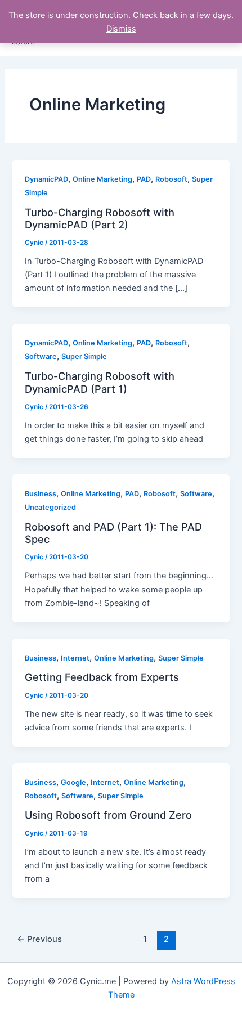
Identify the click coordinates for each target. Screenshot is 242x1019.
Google (73, 782)
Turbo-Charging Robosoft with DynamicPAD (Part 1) (99, 382)
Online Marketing (102, 179)
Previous (39, 939)
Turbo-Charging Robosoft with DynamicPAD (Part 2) (99, 218)
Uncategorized (50, 507)
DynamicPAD (46, 179)
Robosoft (171, 179)
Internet (75, 658)
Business (40, 494)
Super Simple (84, 356)
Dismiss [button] (121, 29)
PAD (144, 179)
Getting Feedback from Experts (102, 677)
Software (41, 356)
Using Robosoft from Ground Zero (108, 815)
